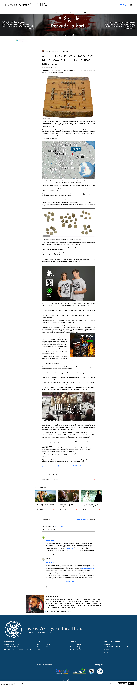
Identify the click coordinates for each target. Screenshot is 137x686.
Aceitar (130, 683)
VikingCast (47, 646)
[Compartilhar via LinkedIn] (49, 475)
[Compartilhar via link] (53, 475)
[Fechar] (135, 683)
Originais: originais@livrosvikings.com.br (13, 648)
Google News (80, 651)
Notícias (39, 648)
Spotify (78, 648)
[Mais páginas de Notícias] (59, 12)
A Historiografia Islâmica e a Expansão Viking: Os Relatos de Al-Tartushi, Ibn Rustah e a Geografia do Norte (91, 505)
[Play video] (68, 406)
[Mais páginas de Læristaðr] (81, 12)
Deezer (78, 646)
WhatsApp (71, 649)
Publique (39, 649)
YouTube (79, 649)
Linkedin (71, 651)
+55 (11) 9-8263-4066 (14, 644)
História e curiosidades (47, 470)
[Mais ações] (94, 51)
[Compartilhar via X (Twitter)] (46, 475)
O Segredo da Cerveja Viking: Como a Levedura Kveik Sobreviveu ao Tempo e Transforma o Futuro (68, 505)
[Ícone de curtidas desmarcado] (46, 555)
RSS (70, 644)
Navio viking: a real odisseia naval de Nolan (45, 505)
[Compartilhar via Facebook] (42, 475)
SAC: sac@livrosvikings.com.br (11, 646)
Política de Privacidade (68, 680)
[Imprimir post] (56, 475)
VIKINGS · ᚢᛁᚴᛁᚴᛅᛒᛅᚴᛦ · (26, 4)
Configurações (122, 683)
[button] (131, 4)
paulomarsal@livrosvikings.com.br (65, 611)
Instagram (71, 648)
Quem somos (40, 646)
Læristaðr (47, 644)
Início (38, 644)
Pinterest (79, 644)
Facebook (71, 646)
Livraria (38, 651)
